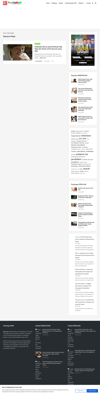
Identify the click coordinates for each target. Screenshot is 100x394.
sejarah (86, 168)
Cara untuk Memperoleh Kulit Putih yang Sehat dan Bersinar (85, 90)
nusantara (89, 151)
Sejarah (61, 3)
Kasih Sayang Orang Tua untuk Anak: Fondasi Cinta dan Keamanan (85, 118)
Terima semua (92, 390)
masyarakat (85, 147)
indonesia (86, 135)
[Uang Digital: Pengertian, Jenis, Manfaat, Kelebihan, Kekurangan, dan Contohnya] (71, 329)
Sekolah (82, 171)
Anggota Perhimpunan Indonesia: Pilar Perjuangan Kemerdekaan (83, 286)
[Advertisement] (50, 18)
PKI (78, 169)
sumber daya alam (75, 173)
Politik (81, 169)
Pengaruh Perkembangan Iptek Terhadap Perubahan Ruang (85, 214)
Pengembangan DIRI (71, 3)
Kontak (89, 3)
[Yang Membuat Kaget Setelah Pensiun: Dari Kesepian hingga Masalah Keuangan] (38, 352)
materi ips (83, 149)
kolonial (73, 145)
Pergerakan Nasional (76, 164)
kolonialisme (81, 145)
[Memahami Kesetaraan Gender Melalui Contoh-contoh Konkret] (74, 98)
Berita (48, 3)
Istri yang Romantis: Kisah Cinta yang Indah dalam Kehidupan (85, 108)
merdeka (73, 151)
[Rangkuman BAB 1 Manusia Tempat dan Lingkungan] (74, 196)
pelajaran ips (82, 154)
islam (88, 139)
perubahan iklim (74, 169)
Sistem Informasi (80, 269)
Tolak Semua (81, 390)
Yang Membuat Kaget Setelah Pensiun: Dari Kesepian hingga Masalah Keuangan (53, 354)
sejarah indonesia (75, 171)
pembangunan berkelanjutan (78, 156)
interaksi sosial (74, 139)
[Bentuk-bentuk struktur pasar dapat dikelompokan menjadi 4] (74, 204)
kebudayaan (73, 141)
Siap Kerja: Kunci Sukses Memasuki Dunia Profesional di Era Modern (84, 255)
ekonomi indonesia (76, 133)
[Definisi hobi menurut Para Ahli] (74, 188)
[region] (50, 389)
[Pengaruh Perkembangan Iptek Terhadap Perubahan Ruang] (74, 213)
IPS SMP (82, 139)
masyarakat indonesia (75, 149)
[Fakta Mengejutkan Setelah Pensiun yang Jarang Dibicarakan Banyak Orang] (38, 362)
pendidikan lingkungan (87, 159)
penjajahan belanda (83, 162)
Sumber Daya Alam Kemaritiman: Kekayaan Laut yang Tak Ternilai (84, 302)
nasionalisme (81, 151)
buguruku (86, 131)
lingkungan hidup (76, 147)
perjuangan (74, 166)
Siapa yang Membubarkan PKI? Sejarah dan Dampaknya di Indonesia (84, 272)
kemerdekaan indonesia (77, 143)
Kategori (80, 3)
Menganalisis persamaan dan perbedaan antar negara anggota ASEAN (86, 224)
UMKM (81, 173)
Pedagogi (54, 3)
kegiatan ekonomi (82, 141)
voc (84, 173)
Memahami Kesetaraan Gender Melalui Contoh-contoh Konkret (85, 99)
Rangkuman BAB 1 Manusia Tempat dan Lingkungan (85, 196)
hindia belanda (84, 133)
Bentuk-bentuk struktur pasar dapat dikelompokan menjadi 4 (85, 205)
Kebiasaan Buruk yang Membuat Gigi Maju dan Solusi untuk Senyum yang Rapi (48, 49)
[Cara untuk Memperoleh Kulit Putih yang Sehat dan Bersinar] (74, 88)
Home (4, 33)
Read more (43, 58)
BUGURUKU (39, 61)
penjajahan (75, 162)
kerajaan (87, 143)
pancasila (73, 154)
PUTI (76, 253)
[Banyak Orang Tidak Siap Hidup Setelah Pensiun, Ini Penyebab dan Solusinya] (38, 329)
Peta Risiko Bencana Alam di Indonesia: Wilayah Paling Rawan (84, 239)
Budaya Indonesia (79, 131)
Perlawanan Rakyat (84, 166)
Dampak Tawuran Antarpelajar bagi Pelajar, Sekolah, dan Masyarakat (85, 369)
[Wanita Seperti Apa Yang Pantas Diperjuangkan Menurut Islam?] (74, 79)
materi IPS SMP (89, 149)
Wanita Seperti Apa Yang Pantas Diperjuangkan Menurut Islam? (85, 80)
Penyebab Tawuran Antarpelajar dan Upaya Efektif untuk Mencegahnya (85, 351)
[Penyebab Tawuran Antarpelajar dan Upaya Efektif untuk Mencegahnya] (71, 350)
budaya (73, 131)
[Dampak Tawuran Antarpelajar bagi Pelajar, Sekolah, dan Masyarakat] (71, 369)
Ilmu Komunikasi (79, 283)
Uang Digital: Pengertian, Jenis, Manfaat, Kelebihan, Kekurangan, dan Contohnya (85, 331)
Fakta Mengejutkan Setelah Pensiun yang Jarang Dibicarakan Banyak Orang (52, 363)
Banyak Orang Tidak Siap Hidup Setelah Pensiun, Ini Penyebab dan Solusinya (52, 331)
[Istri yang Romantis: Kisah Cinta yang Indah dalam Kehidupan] (74, 107)
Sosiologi (86, 171)
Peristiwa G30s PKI (87, 164)
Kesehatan (37, 43)
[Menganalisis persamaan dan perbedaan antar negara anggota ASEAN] (74, 222)
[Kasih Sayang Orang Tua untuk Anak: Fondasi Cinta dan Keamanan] (74, 116)
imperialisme (75, 136)
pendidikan (76, 159)
